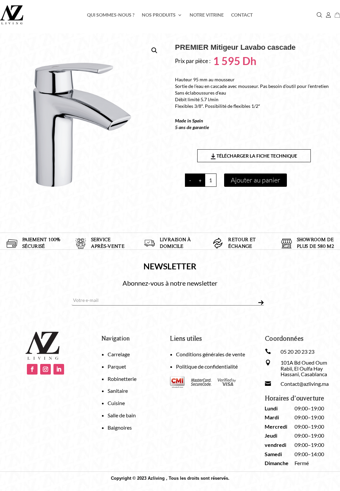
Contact (242, 15)
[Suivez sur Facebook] (32, 369)
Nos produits (159, 15)
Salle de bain (122, 415)
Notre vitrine (207, 15)
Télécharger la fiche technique (256, 156)
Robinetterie (122, 379)
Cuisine (116, 403)
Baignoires (120, 427)
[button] (154, 50)
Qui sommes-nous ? (110, 15)
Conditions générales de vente (210, 354)
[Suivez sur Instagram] (45, 369)
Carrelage (119, 354)
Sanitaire (118, 390)
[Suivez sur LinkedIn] (58, 369)
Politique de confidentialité (207, 366)
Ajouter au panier (255, 180)
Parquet (117, 366)
